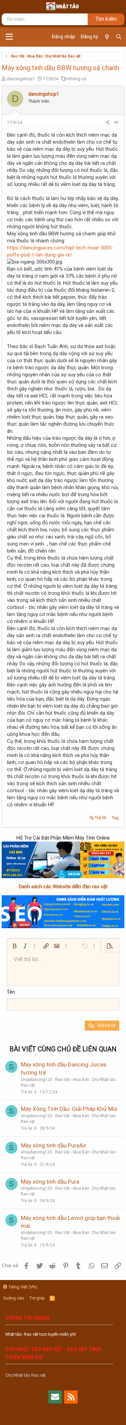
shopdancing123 (36, 1079)
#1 (116, 122)
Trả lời (100, 817)
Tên (11, 992)
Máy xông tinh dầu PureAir (53, 1145)
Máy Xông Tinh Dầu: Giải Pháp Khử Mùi (69, 1108)
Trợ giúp (37, 1297)
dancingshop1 (20, 78)
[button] (9, 37)
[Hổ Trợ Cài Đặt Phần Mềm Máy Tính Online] (63, 860)
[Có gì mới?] (107, 37)
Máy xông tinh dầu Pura (50, 1181)
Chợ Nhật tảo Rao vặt (25, 1375)
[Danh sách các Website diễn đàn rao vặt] (63, 911)
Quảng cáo (13, 1297)
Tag (115, 817)
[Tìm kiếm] (119, 37)
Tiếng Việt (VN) (22, 1286)
